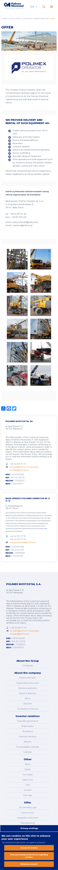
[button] (17, 250)
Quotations (27, 731)
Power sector (27, 812)
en (33, 6)
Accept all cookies (29, 848)
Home (4, 19)
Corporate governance (27, 721)
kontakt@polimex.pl (19, 470)
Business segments (27, 688)
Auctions (27, 703)
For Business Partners (27, 709)
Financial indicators (27, 736)
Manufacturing (28, 823)
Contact (27, 790)
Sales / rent (27, 780)
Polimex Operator (41, 19)
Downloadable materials (27, 747)
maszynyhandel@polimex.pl (23, 542)
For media (27, 774)
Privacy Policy (30, 454)
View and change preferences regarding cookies (29, 856)
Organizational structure (27, 683)
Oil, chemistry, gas (27, 807)
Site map (27, 795)
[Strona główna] (14, 6)
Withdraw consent (29, 864)
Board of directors (27, 693)
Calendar (27, 752)
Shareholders (27, 726)
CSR (28, 785)
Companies (27, 19)
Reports (27, 742)
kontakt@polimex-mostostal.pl (24, 467)
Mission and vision (27, 678)
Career (28, 769)
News (27, 698)
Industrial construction (27, 818)
